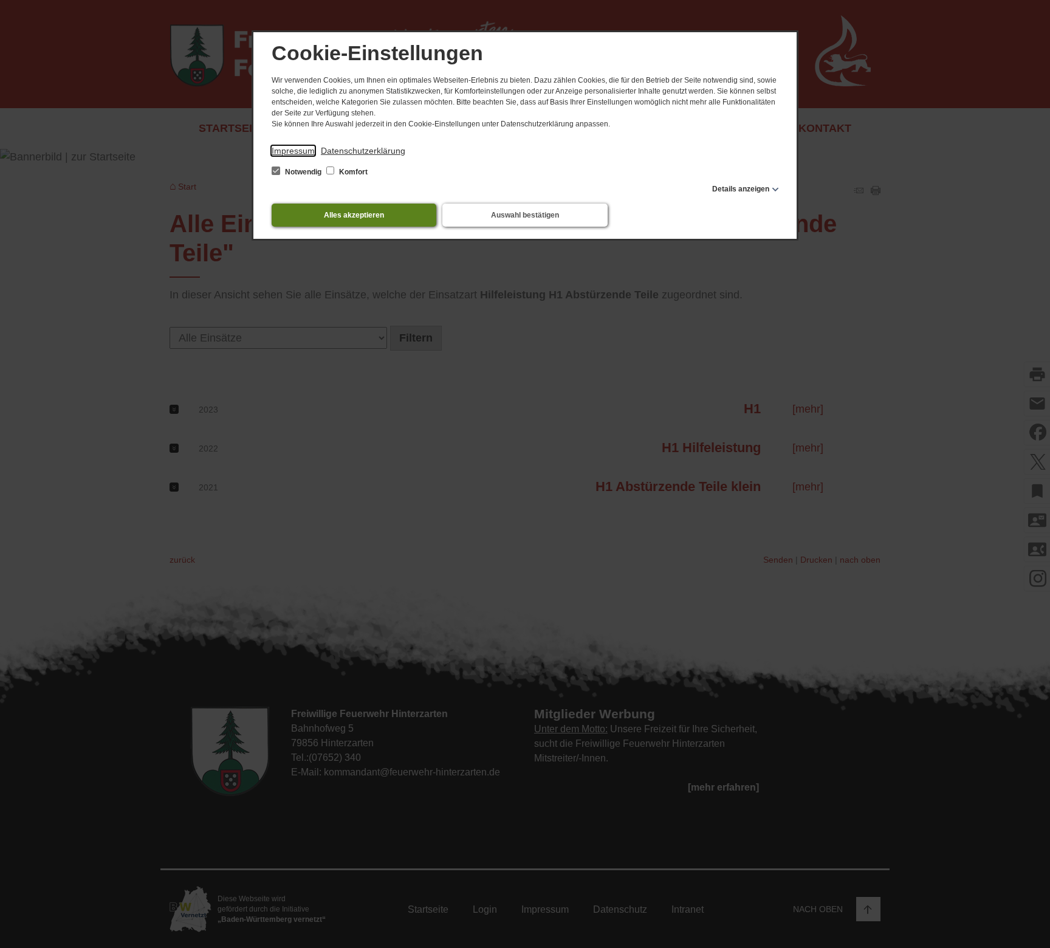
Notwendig (303, 172)
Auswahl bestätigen (525, 215)
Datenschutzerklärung (363, 151)
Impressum (293, 151)
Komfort (352, 172)
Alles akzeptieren (354, 215)
